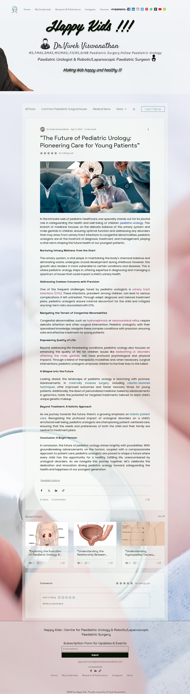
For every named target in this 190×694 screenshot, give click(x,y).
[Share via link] (63, 490)
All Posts (30, 109)
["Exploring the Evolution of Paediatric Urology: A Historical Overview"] (46, 534)
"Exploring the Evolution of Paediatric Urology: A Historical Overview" (45, 552)
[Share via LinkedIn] (56, 490)
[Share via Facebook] (41, 490)
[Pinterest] (146, 9)
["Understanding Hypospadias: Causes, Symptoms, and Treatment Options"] (143, 534)
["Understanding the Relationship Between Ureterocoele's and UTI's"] (95, 534)
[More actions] (148, 129)
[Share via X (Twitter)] (48, 490)
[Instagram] (137, 9)
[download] (164, 9)
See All (161, 516)
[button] (134, 109)
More (120, 109)
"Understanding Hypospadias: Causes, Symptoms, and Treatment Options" (139, 552)
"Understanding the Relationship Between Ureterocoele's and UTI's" (93, 552)
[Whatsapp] (151, 9)
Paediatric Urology (50, 480)
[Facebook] (128, 9)
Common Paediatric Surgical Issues (64, 109)
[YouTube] (160, 9)
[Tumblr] (155, 9)
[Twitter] (142, 9)
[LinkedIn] (133, 9)
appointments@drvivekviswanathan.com (100, 661)
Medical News (102, 109)
